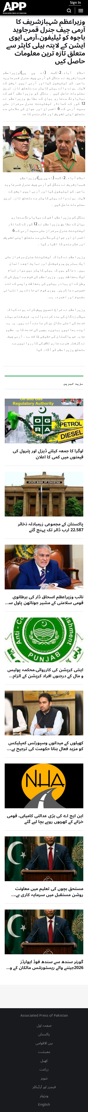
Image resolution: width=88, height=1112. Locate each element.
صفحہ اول (44, 1025)
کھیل (44, 1060)
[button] (69, 10)
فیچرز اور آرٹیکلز (44, 1087)
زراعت (44, 1069)
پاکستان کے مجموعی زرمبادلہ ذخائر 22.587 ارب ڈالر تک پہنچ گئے (50, 527)
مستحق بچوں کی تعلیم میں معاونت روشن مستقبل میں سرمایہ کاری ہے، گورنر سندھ (49, 894)
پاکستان (44, 1034)
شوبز (44, 1078)
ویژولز (44, 1096)
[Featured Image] (44, 421)
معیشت (44, 1052)
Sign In (75, 2)
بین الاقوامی (44, 1043)
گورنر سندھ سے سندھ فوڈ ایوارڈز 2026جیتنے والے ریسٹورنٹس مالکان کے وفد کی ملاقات (44, 967)
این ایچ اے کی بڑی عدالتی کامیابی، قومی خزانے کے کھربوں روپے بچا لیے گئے (45, 818)
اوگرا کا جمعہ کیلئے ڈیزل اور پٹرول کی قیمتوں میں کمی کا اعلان (48, 453)
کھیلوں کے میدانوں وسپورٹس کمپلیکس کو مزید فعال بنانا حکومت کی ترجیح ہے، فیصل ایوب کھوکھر (45, 748)
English (44, 1104)
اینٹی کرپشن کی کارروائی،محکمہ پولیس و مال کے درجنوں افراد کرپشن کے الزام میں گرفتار (45, 675)
